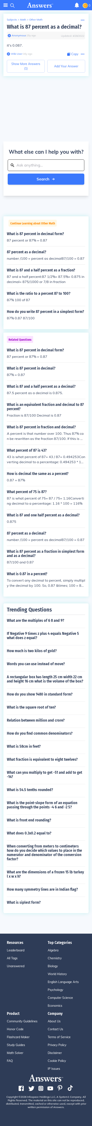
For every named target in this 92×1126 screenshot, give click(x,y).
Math (23, 19)
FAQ (10, 1061)
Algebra (53, 950)
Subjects (12, 19)
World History (57, 974)
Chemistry (55, 958)
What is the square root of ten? (31, 707)
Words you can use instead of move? (36, 664)
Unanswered (15, 966)
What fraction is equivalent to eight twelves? (42, 759)
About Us (54, 1021)
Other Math (36, 19)
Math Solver (15, 1053)
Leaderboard (15, 950)
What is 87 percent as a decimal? (44, 27)
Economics (55, 1006)
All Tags (12, 958)
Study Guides (16, 1045)
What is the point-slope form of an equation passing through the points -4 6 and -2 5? (42, 804)
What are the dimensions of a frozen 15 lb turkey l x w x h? (45, 874)
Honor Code (15, 1029)
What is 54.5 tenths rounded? (30, 789)
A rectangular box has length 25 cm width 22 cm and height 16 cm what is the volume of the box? (45, 679)
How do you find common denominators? (40, 733)
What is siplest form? (24, 902)
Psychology (55, 990)
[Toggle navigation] (5, 5)
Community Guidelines (22, 1021)
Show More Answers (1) (25, 66)
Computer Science (60, 998)
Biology (53, 966)
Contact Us (55, 1029)
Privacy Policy (57, 1045)
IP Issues (54, 1069)
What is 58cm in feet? (24, 746)
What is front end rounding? (29, 820)
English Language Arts (63, 982)
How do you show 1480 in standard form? (40, 694)
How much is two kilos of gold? (32, 650)
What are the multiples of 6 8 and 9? (35, 620)
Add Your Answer (66, 66)
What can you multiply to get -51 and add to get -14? (44, 774)
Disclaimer (55, 1053)
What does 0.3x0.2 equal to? (29, 833)
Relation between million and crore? (36, 720)
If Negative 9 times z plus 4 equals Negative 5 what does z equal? (43, 635)
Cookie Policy (57, 1061)
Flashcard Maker (18, 1037)
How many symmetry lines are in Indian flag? (42, 889)
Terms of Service (59, 1037)
